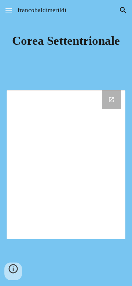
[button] (9, 10)
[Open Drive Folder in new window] (111, 99)
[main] (66, 40)
